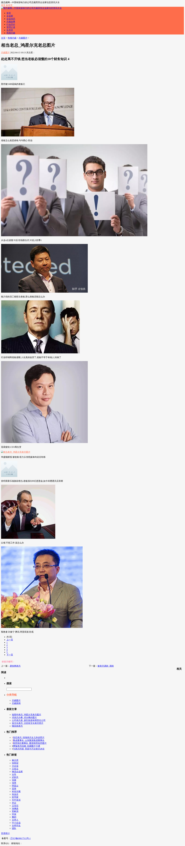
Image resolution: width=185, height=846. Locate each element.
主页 (3, 38)
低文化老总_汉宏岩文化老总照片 (27, 723)
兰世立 (15, 769)
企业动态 (11, 19)
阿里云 (15, 786)
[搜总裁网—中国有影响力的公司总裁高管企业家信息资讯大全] (31, 8)
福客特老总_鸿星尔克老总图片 (26, 714)
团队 (14, 828)
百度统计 (5, 833)
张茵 (14, 780)
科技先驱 (16, 791)
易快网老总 (15, 666)
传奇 (14, 783)
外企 (14, 803)
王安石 (15, 805)
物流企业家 (17, 771)
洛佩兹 (15, 808)
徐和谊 (15, 763)
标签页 (9, 5)
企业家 (10, 16)
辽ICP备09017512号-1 (20, 838)
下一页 (10, 655)
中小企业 (16, 823)
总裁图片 (23, 38)
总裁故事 (11, 21)
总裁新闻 (16, 703)
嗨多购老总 (17, 726)
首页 (3, 5)
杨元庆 (15, 760)
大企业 (15, 766)
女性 (14, 774)
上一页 (10, 640)
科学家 (15, 797)
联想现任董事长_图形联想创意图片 (30, 743)
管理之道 (11, 27)
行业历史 (11, 24)
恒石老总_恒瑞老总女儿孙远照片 (28, 737)
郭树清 (15, 811)
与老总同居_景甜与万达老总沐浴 (28, 749)
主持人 (15, 820)
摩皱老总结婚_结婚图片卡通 (26, 746)
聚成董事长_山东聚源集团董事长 (28, 740)
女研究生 (16, 825)
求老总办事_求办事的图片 (24, 717)
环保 (14, 814)
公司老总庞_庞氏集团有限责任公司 (29, 720)
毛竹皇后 (16, 800)
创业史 (15, 794)
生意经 (10, 30)
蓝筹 (14, 788)
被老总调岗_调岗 (106, 666)
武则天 (15, 777)
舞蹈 (14, 817)
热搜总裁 (11, 33)
